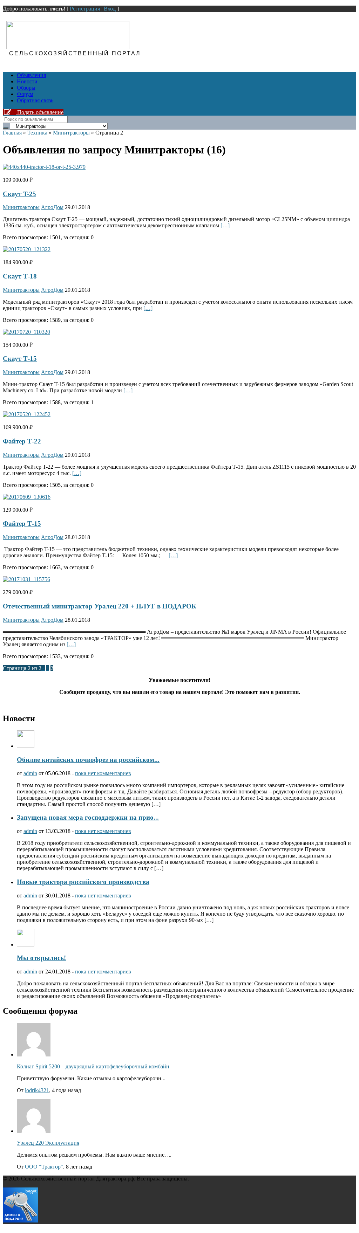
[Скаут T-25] (44, 167)
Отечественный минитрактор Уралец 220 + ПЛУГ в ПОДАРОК (99, 606)
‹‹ (43, 668)
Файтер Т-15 (22, 523)
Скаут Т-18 (20, 276)
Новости (27, 81)
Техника (37, 133)
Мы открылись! (41, 958)
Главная (12, 133)
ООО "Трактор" (44, 1167)
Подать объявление (39, 112)
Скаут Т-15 (20, 358)
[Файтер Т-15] (26, 497)
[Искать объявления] (5, 128)
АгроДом (52, 207)
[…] (225, 225)
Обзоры (26, 88)
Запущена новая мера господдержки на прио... (88, 817)
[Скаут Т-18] (26, 249)
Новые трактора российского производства (83, 882)
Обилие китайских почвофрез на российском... (88, 759)
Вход (110, 9)
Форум (25, 94)
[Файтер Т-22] (26, 414)
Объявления (31, 75)
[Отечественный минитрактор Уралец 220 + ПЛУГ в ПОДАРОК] (26, 579)
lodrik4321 (37, 1090)
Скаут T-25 (19, 194)
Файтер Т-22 (22, 441)
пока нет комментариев (103, 773)
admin (30, 773)
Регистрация (85, 9)
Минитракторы (71, 133)
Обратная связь (35, 100)
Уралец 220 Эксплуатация (48, 1143)
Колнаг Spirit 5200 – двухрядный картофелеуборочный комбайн (93, 1066)
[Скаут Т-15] (26, 332)
